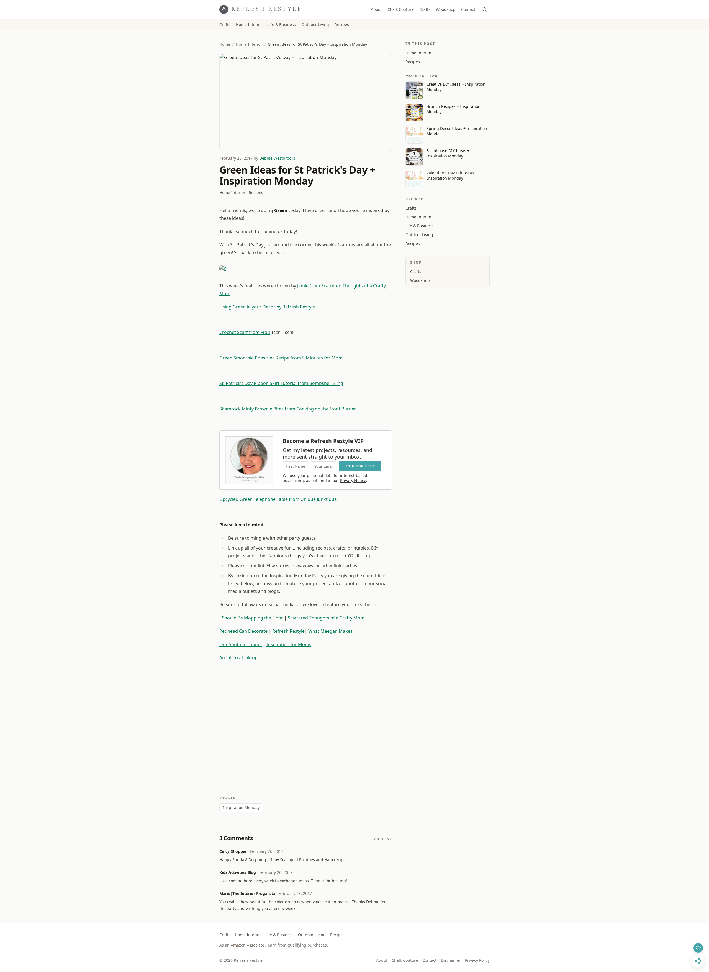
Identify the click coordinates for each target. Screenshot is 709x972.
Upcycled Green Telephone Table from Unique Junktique (278, 499)
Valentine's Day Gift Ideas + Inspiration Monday (452, 175)
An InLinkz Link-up (238, 658)
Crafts (424, 9)
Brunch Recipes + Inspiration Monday (454, 109)
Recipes (342, 24)
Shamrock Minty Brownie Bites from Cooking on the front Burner (287, 409)
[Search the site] (485, 9)
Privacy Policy (477, 960)
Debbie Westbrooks (277, 158)
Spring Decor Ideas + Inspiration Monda (457, 131)
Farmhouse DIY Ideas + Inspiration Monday (448, 153)
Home (224, 44)
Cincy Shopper (233, 851)
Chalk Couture (400, 9)
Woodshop (446, 9)
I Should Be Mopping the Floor (251, 618)
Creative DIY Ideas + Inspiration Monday (456, 86)
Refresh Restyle (288, 631)
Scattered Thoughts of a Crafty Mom (326, 618)
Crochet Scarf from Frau (244, 332)
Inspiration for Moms (288, 644)
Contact (468, 9)
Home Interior (249, 24)
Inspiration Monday (241, 807)
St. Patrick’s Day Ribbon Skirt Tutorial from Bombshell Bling (281, 383)
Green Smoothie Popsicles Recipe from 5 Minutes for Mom (281, 358)
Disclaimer (451, 960)
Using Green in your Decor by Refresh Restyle (267, 307)
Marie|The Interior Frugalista (247, 893)
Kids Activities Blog (237, 872)
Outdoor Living (315, 24)
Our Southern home (240, 644)
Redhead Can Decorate (243, 631)
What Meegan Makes (330, 631)
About (376, 9)
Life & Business (282, 24)
